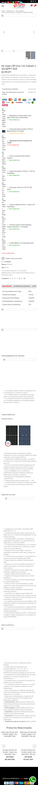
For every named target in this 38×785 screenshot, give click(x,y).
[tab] (7, 286)
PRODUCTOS (10, 11)
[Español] (21, 2)
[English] (5, 2)
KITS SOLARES (20, 11)
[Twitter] (35, 1)
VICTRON (10, 757)
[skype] (24, 278)
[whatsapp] (22, 278)
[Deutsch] (10, 2)
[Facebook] (33, 1)
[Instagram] (31, 1)
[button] (4, 32)
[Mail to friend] (17, 278)
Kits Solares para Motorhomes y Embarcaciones (17, 12)
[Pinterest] (15, 278)
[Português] (16, 2)
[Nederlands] (3, 2)
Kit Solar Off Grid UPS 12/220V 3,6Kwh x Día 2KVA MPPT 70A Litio (28, 752)
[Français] (8, 2)
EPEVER (9, 264)
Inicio (3, 11)
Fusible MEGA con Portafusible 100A (22, 243)
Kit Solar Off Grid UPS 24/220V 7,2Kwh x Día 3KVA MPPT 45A (10, 752)
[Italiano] (13, 2)
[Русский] (18, 2)
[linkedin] (20, 278)
